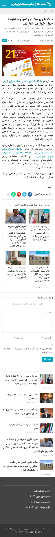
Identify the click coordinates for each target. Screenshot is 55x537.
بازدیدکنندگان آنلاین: (40, 491)
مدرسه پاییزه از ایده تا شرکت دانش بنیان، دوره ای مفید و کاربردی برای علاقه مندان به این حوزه (21, 380)
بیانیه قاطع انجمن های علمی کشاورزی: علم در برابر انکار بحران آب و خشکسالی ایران (21, 466)
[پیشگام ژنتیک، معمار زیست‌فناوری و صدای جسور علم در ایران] (46, 413)
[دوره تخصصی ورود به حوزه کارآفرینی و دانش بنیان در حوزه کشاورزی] (16, 258)
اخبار (4, 40)
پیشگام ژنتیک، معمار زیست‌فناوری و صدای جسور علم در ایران (20, 412)
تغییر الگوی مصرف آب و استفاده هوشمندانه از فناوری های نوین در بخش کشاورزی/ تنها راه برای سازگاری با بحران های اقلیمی (28, 445)
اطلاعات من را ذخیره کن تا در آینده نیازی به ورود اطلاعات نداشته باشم (27, 350)
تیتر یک (39, 252)
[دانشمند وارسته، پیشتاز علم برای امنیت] (46, 428)
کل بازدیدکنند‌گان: (42, 507)
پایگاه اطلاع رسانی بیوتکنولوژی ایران (23, 81)
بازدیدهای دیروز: (42, 502)
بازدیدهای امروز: (42, 496)
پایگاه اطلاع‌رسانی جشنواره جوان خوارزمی (27, 154)
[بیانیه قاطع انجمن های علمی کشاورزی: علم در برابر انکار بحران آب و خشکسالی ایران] (39, 258)
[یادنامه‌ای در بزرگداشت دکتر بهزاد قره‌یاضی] (46, 398)
